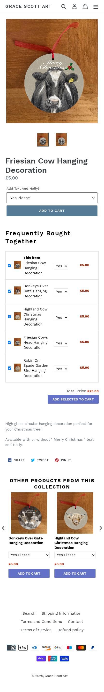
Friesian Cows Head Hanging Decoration (35, 342)
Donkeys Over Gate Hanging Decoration (35, 291)
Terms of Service (36, 629)
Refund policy (71, 629)
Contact (75, 621)
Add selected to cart (73, 399)
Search (29, 613)
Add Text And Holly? (23, 188)
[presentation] (3, 528)
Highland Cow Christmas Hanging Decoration (71, 543)
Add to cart (29, 573)
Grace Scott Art (28, 6)
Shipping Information (62, 613)
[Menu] (95, 6)
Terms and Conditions (41, 621)
